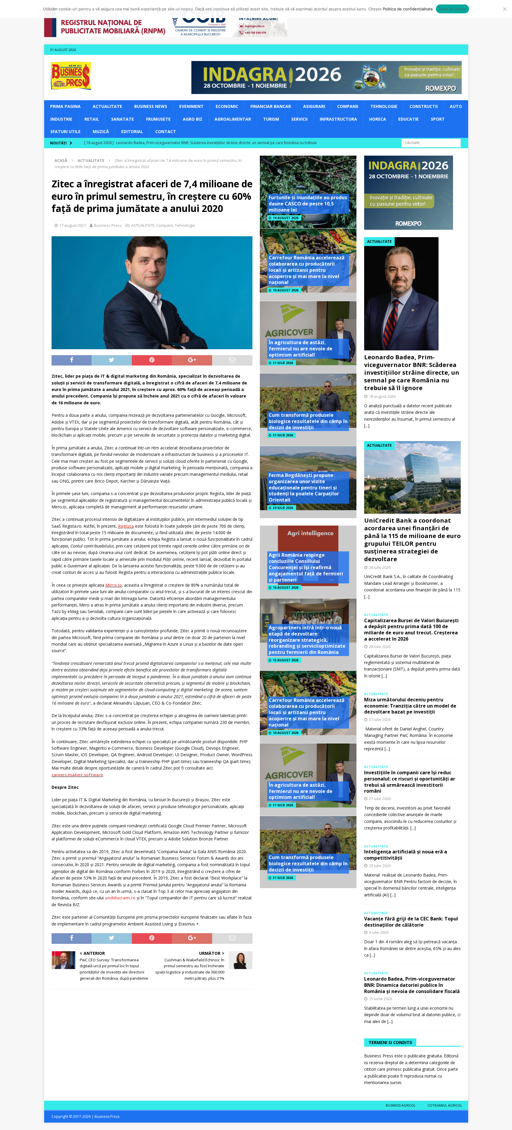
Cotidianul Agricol (445, 1105)
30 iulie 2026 (283, 508)
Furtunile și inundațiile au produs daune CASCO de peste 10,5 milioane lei (308, 203)
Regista (126, 526)
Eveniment (191, 106)
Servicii (299, 119)
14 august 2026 (285, 218)
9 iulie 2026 (378, 932)
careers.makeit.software (77, 775)
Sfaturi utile (65, 131)
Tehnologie (383, 106)
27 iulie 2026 (380, 719)
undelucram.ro (120, 898)
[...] (366, 425)
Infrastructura (338, 119)
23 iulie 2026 (380, 865)
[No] (505, 9)
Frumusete (158, 119)
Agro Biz (192, 119)
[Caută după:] (431, 143)
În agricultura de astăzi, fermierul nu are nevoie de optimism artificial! (300, 348)
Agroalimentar (233, 119)
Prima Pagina (65, 106)
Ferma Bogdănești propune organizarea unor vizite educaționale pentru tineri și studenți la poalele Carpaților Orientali (304, 487)
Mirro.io (113, 585)
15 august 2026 (285, 660)
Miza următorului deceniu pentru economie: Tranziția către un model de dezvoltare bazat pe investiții (410, 705)
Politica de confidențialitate (408, 9)
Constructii (423, 106)
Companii (347, 106)
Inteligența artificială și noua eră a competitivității (405, 854)
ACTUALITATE (107, 106)
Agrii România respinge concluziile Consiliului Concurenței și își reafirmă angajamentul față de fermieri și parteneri (306, 567)
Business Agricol (401, 1105)
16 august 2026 (285, 587)
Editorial (132, 131)
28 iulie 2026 (380, 567)
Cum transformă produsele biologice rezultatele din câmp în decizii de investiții (308, 421)
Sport (438, 119)
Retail (91, 119)
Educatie (408, 119)
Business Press (108, 225)
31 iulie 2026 (283, 363)
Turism (271, 119)
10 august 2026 (285, 290)
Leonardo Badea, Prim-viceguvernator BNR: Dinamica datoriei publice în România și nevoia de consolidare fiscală (412, 985)
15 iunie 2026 (380, 998)
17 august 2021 (72, 225)
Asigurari (314, 106)
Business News (150, 106)
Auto (456, 106)
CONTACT (165, 131)
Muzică (101, 131)
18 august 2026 (382, 396)
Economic (227, 106)
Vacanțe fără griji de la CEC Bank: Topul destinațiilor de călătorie (411, 921)
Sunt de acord (452, 9)
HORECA (377, 119)
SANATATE (122, 119)
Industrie (61, 119)
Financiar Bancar (270, 106)
